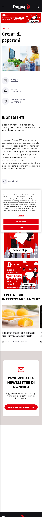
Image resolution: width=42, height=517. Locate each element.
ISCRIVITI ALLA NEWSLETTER (21, 407)
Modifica (21, 216)
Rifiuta (21, 227)
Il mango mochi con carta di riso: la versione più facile (18, 334)
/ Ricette (5, 28)
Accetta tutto (21, 221)
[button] (3, 7)
